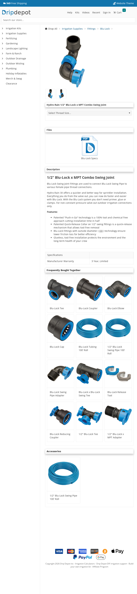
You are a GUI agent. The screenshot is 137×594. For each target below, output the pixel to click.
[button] (15, 3)
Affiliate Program (100, 566)
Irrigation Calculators (85, 563)
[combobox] (68, 20)
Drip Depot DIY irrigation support (111, 563)
